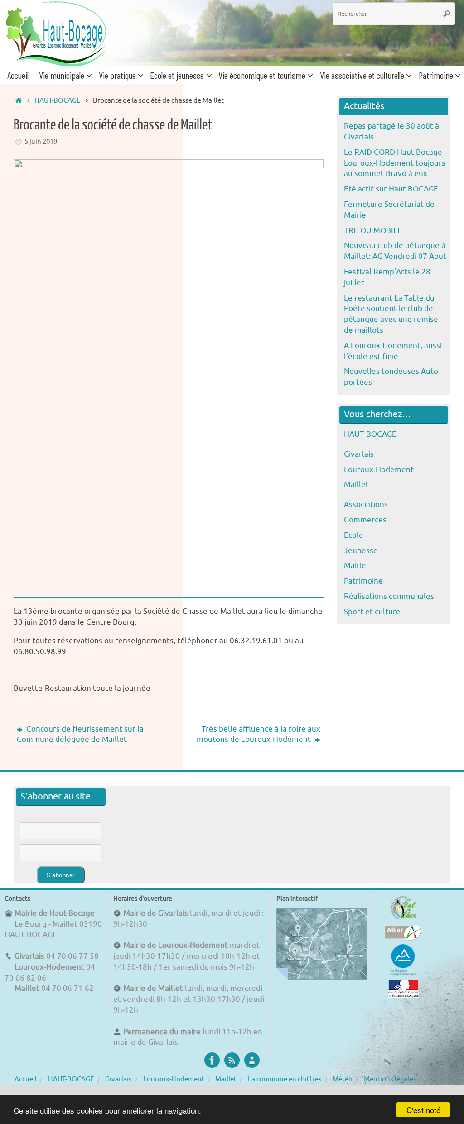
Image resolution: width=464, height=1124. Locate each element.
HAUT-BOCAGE (57, 100)
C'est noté (423, 1109)
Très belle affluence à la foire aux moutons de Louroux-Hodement (258, 734)
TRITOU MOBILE (373, 230)
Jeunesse (361, 550)
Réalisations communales (389, 596)
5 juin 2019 (40, 141)
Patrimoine (363, 581)
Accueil (25, 1079)
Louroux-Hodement (379, 469)
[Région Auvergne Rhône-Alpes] (403, 974)
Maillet (356, 484)
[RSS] (232, 1060)
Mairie (355, 565)
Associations (366, 504)
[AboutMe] (252, 1060)
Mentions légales (390, 1079)
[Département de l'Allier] (403, 938)
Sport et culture (372, 612)
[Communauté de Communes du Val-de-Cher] (403, 919)
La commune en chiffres (285, 1079)
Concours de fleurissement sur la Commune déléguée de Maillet (80, 734)
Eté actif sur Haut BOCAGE (391, 189)
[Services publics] (403, 995)
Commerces (365, 520)
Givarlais (359, 454)
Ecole (353, 535)
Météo (343, 1079)
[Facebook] (212, 1060)
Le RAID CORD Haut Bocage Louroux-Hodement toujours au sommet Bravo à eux (394, 163)
